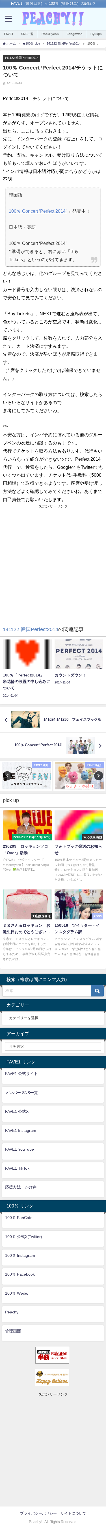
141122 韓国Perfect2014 (21, 57)
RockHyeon (50, 34)
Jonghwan (75, 34)
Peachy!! (13, 1312)
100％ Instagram (20, 1255)
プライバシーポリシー (38, 1513)
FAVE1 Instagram (20, 1130)
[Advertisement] (53, 561)
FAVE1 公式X (17, 1111)
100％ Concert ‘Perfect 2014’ (38, 211)
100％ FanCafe (19, 1218)
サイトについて (73, 1513)
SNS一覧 (27, 34)
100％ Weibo (16, 1293)
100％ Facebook (20, 1274)
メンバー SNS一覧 (21, 1093)
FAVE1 (8, 34)
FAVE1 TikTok (17, 1168)
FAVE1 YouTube (19, 1149)
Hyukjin (96, 34)
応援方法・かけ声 (21, 1187)
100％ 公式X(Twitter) (23, 1237)
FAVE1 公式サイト (21, 1074)
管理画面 (13, 1331)
